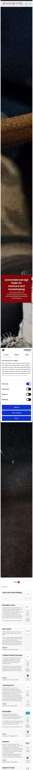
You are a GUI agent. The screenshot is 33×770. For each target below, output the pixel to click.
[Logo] (12, 3)
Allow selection (16, 413)
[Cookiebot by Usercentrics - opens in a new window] (23, 350)
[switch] (28, 389)
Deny (16, 418)
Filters (16, 582)
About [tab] (27, 354)
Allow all (16, 407)
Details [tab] (16, 354)
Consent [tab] (5, 354)
